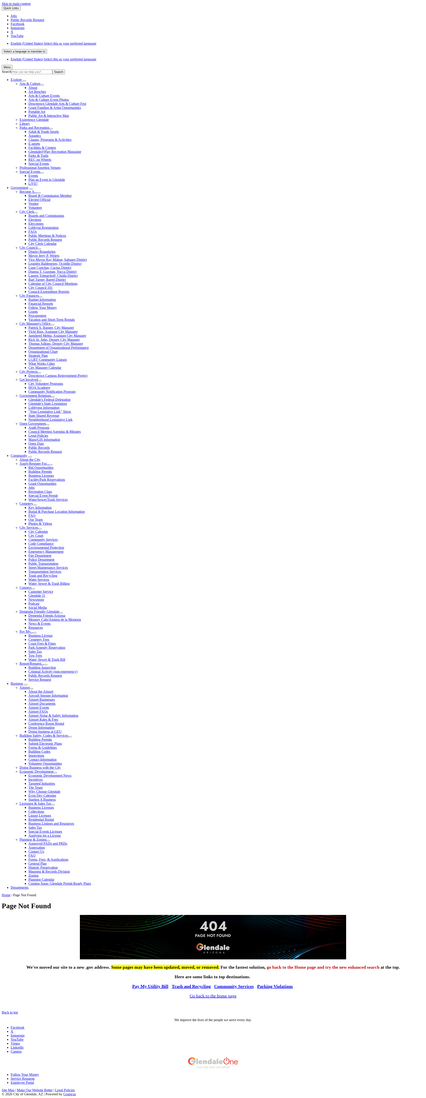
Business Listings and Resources (51, 823)
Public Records (39, 447)
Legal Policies (38, 435)
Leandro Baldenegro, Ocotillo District (54, 264)
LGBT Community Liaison (47, 359)
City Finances (29, 295)
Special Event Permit (43, 495)
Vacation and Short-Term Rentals (51, 319)
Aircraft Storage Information (48, 695)
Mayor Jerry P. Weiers (43, 256)
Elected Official (39, 200)
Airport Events (38, 707)
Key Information (40, 507)
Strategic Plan (38, 355)
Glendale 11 (36, 595)
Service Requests (23, 1078)
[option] (217, 44)
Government (19, 188)
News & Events (39, 623)
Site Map (8, 1090)
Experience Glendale (34, 120)
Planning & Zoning (33, 839)
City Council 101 (40, 287)
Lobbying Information (43, 407)
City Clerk (27, 212)
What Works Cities (41, 363)
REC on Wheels (39, 160)
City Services (29, 527)
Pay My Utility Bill (150, 986)
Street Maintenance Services (48, 567)
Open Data (36, 443)
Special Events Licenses (45, 831)
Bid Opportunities (40, 467)
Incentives (35, 779)
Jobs (31, 487)
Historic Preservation (43, 867)
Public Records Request (45, 240)
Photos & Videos (40, 523)
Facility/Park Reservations (46, 479)
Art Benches (37, 92)
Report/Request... (32, 663)
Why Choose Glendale (44, 791)
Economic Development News (49, 775)
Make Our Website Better (35, 1090)
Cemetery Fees (38, 639)
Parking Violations (275, 986)
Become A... (28, 192)
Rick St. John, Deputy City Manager (54, 339)
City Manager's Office (35, 323)
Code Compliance (41, 543)
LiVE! (32, 184)
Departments (19, 887)
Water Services (38, 579)
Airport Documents (41, 703)
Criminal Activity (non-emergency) (52, 671)
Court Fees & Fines (42, 643)
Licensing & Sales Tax (35, 803)
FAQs (32, 232)
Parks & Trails (38, 156)
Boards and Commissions (46, 216)
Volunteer (35, 208)
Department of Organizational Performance (58, 347)
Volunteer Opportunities (45, 763)
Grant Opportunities (42, 483)
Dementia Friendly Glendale (39, 611)
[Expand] (24, 81)
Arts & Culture (30, 84)
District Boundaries (41, 252)
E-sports (34, 144)
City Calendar (38, 531)
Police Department (41, 559)
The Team (35, 787)
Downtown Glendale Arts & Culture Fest (57, 104)
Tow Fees (35, 655)
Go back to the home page (213, 995)
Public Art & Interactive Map (48, 116)
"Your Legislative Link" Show (49, 411)
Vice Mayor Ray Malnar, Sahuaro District (57, 260)
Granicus (69, 1094)
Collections (36, 811)
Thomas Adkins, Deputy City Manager (55, 343)
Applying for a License (44, 835)
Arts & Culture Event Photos (48, 100)
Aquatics (34, 136)
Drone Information (41, 727)
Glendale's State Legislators (47, 403)
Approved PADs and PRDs (47, 843)
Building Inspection (42, 667)
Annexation (36, 847)
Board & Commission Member (50, 196)
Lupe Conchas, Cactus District (49, 268)
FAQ (32, 515)
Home (6, 895)
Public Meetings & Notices (47, 236)
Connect (25, 587)
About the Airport (40, 691)
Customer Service (40, 591)
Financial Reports (40, 303)
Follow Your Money (42, 307)
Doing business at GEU (45, 731)
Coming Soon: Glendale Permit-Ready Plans (59, 883)
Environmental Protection (46, 547)
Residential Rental (41, 819)
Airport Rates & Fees (43, 719)
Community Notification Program (51, 391)
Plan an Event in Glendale (46, 180)
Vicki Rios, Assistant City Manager (53, 331)
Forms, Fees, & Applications (48, 859)
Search (6, 72)
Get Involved (29, 379)
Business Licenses (41, 475)
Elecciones (35, 224)
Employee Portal (22, 1082)
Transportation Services (44, 571)
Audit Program (38, 427)
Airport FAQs (38, 711)
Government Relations (35, 395)
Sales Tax (35, 651)
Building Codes (39, 751)
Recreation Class (40, 491)
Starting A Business (42, 799)
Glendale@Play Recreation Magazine (54, 152)
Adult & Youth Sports (43, 132)
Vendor (33, 204)
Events (33, 176)
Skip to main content (16, 4)
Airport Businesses (41, 699)
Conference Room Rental (46, 723)
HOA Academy (39, 387)
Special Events (38, 164)
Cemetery (26, 503)
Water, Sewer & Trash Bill (46, 659)
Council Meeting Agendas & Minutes (54, 431)
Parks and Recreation (34, 128)
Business (17, 683)
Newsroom (36, 599)
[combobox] (24, 51)
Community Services (43, 539)
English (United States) (53, 43)
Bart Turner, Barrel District (47, 279)
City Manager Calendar (44, 367)
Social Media (37, 607)
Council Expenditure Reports (48, 291)
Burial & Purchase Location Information (56, 511)
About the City (30, 459)
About (32, 88)
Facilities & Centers (42, 148)
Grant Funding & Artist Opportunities (54, 108)
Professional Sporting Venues (40, 168)
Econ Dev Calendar (42, 795)
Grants (33, 311)
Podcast (33, 603)
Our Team (35, 519)
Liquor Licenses (39, 815)
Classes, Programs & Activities (49, 140)
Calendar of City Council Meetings (52, 283)
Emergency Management (45, 551)
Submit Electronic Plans (45, 743)
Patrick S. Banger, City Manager (51, 327)
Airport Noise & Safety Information (53, 715)
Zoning (33, 875)
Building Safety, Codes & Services (44, 735)
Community (19, 455)
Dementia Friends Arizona (46, 615)
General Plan (37, 863)
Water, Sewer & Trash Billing (49, 583)
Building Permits (40, 471)
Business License (40, 635)
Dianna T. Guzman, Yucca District (52, 272)
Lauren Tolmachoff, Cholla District (53, 275)
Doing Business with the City (40, 767)
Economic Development (36, 771)
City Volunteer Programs (45, 383)
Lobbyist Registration (43, 228)
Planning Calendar (41, 879)
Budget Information (42, 299)
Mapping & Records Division (49, 871)
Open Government (33, 423)
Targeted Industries (41, 783)
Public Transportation (43, 563)
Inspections (36, 755)
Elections (34, 220)
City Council (28, 248)
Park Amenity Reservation (46, 647)
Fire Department (39, 555)
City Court (35, 535)
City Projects (28, 371)
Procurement (37, 315)
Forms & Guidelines (42, 747)
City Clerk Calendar (42, 244)
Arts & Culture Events (44, 96)
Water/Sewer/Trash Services (48, 499)
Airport (25, 687)
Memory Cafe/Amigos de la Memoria (54, 619)
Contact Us (36, 851)
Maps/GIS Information (44, 439)
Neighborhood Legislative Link (50, 419)
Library (25, 124)
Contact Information (42, 759)
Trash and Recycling (42, 575)
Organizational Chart (43, 351)
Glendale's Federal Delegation (49, 399)
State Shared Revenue (43, 415)
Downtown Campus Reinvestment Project (57, 375)
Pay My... (26, 631)
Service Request (39, 679)
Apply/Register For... (34, 463)
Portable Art (36, 112)
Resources (35, 627)
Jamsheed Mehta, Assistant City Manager (57, 335)
